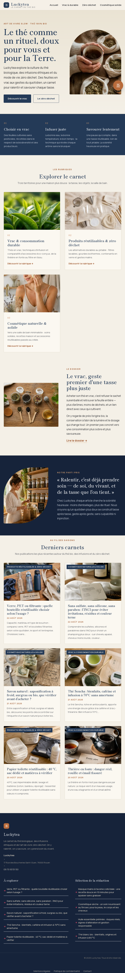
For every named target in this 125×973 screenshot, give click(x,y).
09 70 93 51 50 (11, 869)
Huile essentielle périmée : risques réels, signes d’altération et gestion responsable (99, 922)
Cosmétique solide (110, 5)
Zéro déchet (89, 5)
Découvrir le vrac (17, 98)
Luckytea (9, 855)
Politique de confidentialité (67, 971)
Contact (87, 971)
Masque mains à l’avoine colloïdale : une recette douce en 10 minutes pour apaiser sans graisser (99, 892)
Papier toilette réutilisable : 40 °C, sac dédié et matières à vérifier (37, 938)
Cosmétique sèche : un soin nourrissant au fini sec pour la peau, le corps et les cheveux (99, 907)
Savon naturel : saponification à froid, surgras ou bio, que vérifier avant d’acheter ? (37, 914)
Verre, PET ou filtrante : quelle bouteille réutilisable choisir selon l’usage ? (37, 890)
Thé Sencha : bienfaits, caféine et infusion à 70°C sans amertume (36, 926)
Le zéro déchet (46, 98)
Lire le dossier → (76, 440)
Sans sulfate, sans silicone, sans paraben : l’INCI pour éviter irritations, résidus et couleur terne (35, 902)
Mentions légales (42, 971)
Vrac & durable (70, 5)
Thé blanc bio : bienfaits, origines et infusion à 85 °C (97, 936)
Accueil (54, 5)
